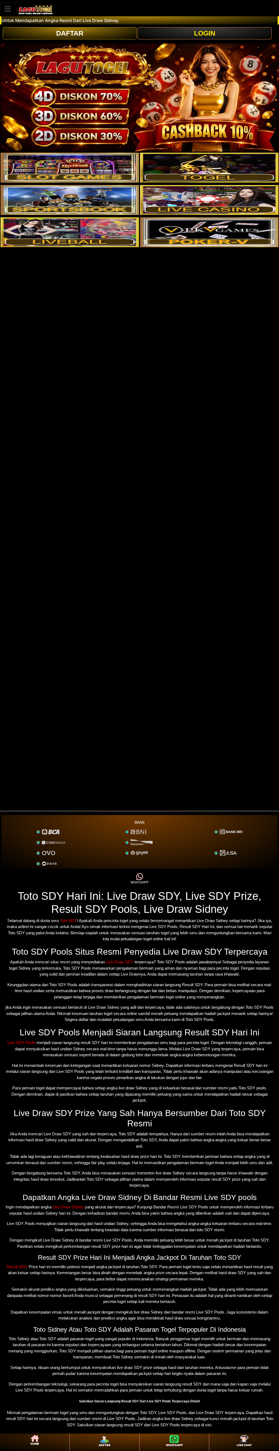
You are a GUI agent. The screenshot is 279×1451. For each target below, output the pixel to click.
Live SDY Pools (21, 1042)
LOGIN (204, 33)
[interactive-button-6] (209, 232)
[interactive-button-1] (70, 168)
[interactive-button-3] (70, 200)
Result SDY (17, 1266)
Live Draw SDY (120, 962)
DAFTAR (69, 33)
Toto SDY (68, 920)
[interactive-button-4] (209, 200)
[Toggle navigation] (7, 8)
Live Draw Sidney (68, 1207)
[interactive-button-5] (70, 232)
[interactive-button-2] (209, 168)
